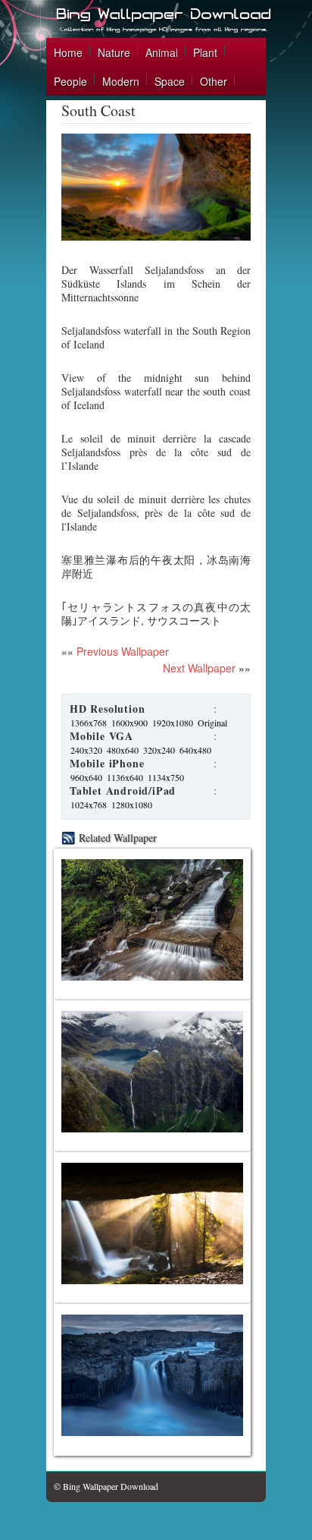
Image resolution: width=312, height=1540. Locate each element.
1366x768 (88, 722)
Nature (114, 52)
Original (212, 722)
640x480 (195, 750)
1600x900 (129, 722)
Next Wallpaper (199, 668)
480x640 (123, 750)
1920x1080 (172, 722)
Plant (205, 52)
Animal (161, 52)
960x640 (86, 777)
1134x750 (166, 777)
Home (68, 52)
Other (213, 81)
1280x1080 (131, 804)
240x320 (86, 750)
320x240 (159, 750)
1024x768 (88, 804)
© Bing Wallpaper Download (106, 1486)
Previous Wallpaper (121, 651)
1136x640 (125, 777)
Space (169, 81)
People (70, 81)
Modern (120, 81)
